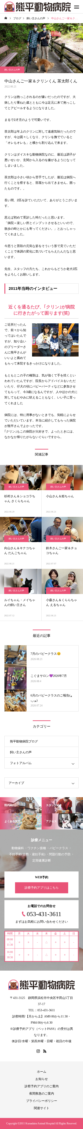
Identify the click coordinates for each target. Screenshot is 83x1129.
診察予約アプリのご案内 (42, 1086)
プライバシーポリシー (41, 1100)
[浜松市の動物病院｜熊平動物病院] (37, 7)
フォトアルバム (21, 763)
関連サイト (41, 1108)
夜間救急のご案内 (41, 1093)
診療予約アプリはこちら (42, 887)
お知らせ (41, 1079)
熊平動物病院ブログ (24, 741)
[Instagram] (38, 1051)
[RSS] (45, 1051)
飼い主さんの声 (12, 69)
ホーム (41, 1071)
